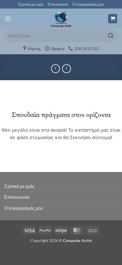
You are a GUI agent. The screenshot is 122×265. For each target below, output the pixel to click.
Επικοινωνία (58, 4)
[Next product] (55, 68)
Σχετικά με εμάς (31, 4)
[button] (7, 19)
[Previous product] (66, 68)
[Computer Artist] (61, 18)
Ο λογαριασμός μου (88, 4)
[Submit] (111, 35)
